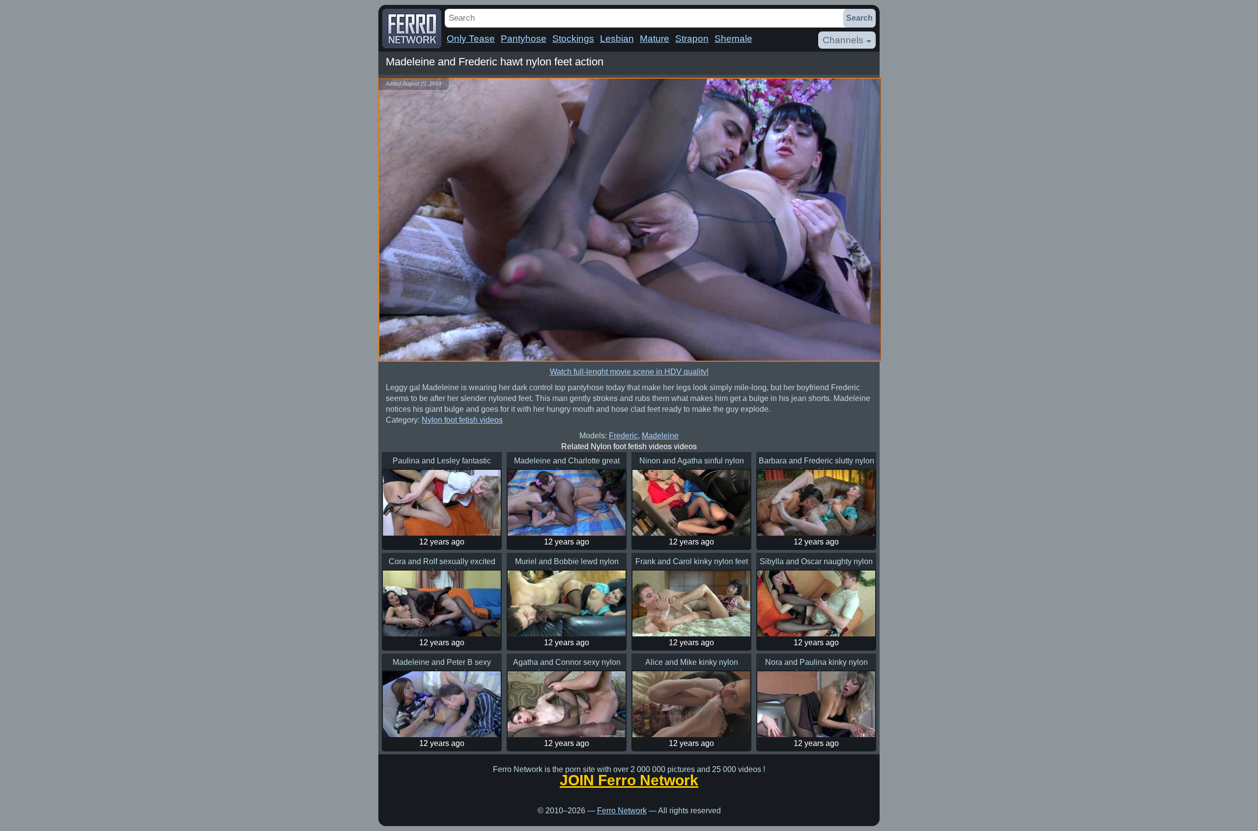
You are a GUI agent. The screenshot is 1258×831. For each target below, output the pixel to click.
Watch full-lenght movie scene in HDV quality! (629, 372)
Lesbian (617, 38)
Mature (654, 38)
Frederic (623, 435)
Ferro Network (622, 810)
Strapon (692, 38)
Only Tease (471, 38)
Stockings (573, 38)
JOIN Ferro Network (629, 780)
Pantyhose (523, 38)
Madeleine (660, 435)
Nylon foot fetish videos (462, 420)
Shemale (733, 38)
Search (859, 18)
